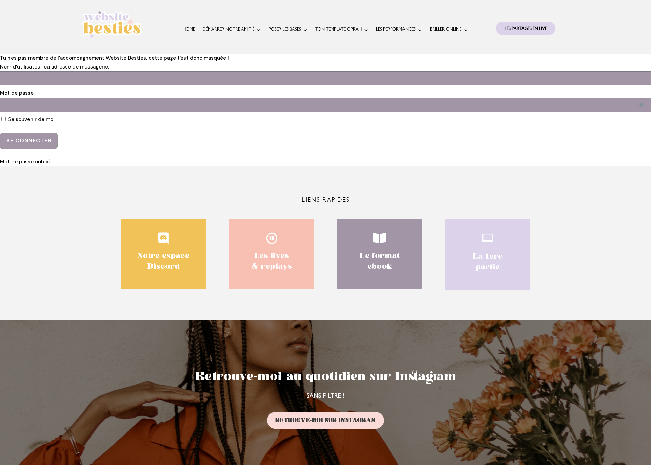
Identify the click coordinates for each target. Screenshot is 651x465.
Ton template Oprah (338, 29)
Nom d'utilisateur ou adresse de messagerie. (54, 66)
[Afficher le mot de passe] (641, 105)
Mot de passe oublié (25, 161)
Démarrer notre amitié (228, 29)
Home (189, 29)
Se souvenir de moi (31, 119)
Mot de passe (17, 93)
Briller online (445, 29)
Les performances (396, 29)
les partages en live (526, 29)
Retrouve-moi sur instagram (325, 420)
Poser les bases (285, 29)
